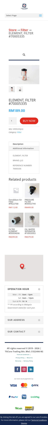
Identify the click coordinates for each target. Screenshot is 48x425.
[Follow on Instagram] (24, 369)
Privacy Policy (20, 358)
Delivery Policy (28, 361)
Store (13, 30)
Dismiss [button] (24, 423)
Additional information (23, 148)
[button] (23, 266)
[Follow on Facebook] (17, 369)
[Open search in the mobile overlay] (24, 55)
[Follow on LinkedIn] (30, 369)
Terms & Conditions (39, 420)
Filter (24, 30)
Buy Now (29, 121)
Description (18, 144)
